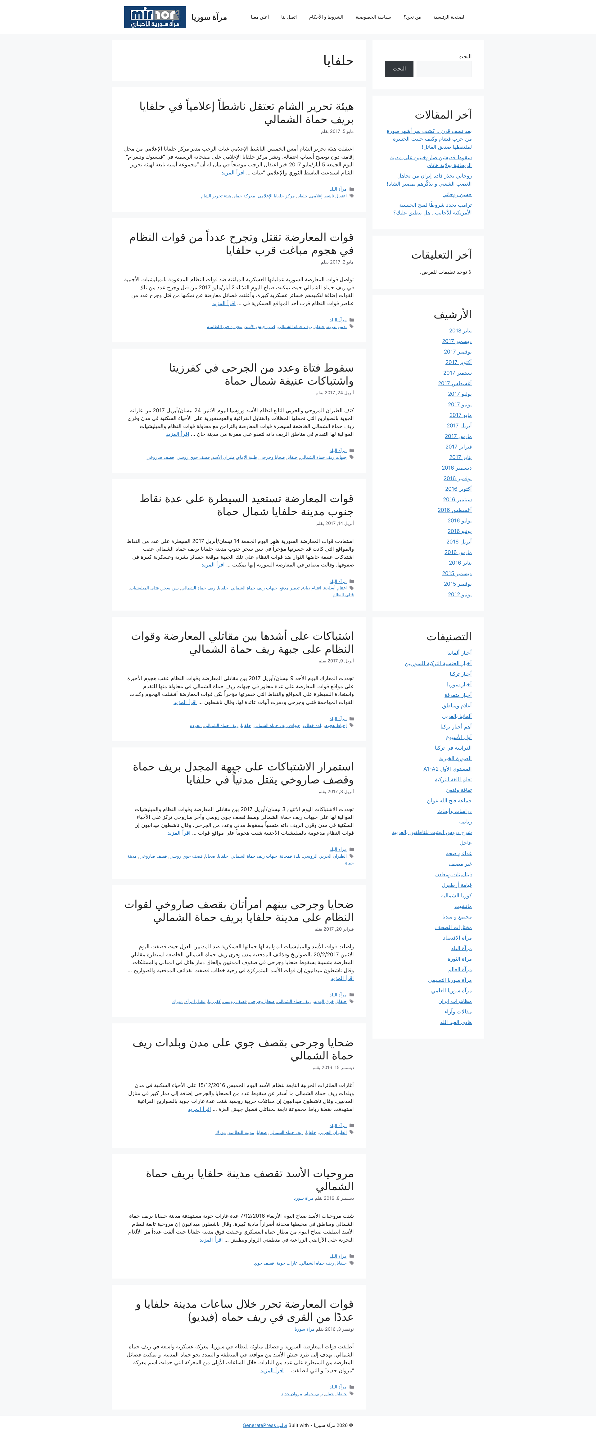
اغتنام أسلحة (335, 587)
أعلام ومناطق (457, 705)
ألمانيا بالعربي (457, 716)
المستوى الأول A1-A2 (447, 769)
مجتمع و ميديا (457, 917)
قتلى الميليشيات (144, 587)
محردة (196, 725)
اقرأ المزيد (233, 172)
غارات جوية (287, 1263)
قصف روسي (235, 1001)
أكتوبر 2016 (458, 489)
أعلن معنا (260, 17)
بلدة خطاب (313, 725)
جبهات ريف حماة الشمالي (323, 457)
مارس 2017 (458, 436)
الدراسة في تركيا (453, 748)
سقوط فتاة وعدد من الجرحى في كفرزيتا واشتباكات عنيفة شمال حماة (261, 374)
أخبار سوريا (459, 684)
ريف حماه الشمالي (317, 1263)
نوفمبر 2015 (458, 584)
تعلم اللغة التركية (453, 779)
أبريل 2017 (459, 425)
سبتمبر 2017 (457, 373)
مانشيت (463, 906)
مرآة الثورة (460, 959)
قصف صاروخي (160, 457)
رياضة (465, 822)
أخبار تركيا (461, 674)
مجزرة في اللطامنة (224, 326)
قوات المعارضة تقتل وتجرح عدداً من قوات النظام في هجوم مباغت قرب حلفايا (241, 243)
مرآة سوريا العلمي (451, 990)
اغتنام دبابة (311, 587)
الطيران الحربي (333, 1132)
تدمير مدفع (290, 587)
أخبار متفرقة (458, 695)
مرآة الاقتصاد (457, 938)
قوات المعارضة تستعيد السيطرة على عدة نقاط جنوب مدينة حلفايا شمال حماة (247, 505)
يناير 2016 (460, 563)
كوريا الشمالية (456, 895)
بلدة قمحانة (290, 856)
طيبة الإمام (247, 457)
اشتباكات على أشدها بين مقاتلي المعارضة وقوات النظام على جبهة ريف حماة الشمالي (242, 642)
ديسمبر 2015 (457, 573)
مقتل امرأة (195, 1001)
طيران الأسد (223, 457)
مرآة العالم (460, 969)
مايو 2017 (460, 415)
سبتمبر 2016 (457, 499)
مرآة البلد (338, 189)
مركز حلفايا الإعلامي (276, 195)
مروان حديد (291, 1393)
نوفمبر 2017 (458, 352)
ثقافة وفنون (459, 790)
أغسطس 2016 (455, 510)
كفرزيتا (214, 1001)
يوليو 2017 (460, 394)
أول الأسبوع (459, 737)
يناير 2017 (460, 457)
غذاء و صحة (459, 853)
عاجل (466, 843)
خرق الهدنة (324, 1001)
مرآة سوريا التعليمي (450, 980)
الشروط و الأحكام (326, 17)
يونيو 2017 (460, 404)
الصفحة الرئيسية (449, 17)
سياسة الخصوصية (373, 17)
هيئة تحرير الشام (216, 195)
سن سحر (170, 587)
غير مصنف (460, 864)
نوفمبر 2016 (458, 478)
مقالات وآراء (458, 1012)
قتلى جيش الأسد (260, 326)
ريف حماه (314, 1393)
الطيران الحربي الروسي (325, 856)
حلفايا (302, 195)
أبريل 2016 (459, 542)
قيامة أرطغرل (457, 885)
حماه (329, 1393)
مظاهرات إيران (455, 1001)
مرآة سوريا (209, 17)
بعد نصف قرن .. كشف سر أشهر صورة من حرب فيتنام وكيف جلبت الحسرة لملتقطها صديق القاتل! (429, 139)
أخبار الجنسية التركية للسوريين (438, 663)
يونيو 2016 (460, 531)
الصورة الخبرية (455, 758)
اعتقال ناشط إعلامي (328, 195)
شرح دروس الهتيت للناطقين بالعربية (432, 832)
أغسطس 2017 (455, 383)
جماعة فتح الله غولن (449, 800)
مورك (177, 1001)
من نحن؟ (412, 17)
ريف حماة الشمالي (295, 326)
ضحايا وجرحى (272, 457)
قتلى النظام (343, 594)
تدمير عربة (337, 326)
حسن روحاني (457, 194)
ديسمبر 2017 (457, 341)
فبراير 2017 (458, 447)
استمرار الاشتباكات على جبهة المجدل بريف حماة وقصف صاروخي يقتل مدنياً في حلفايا (243, 773)
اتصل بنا (289, 17)
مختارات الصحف (453, 927)
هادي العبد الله (456, 1022)
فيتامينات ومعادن (453, 874)
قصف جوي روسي (193, 457)
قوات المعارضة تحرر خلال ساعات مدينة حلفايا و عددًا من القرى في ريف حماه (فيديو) (245, 1310)
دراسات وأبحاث (454, 811)
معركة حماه (244, 195)
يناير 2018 (460, 330)
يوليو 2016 (460, 520)
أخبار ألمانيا (459, 653)
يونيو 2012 (460, 594)
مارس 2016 (458, 552)
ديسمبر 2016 (457, 468)
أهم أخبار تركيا (456, 727)
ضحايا (210, 856)
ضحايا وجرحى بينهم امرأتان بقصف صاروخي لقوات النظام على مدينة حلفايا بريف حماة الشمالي (239, 910)
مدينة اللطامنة (241, 1132)
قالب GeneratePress (265, 1425)
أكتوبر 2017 (458, 362)
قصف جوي (264, 1263)
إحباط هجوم (336, 725)
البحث (465, 56)
